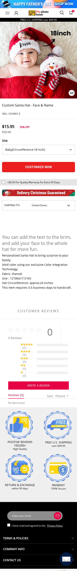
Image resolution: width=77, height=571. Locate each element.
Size (5, 140)
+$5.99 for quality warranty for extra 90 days (33, 182)
